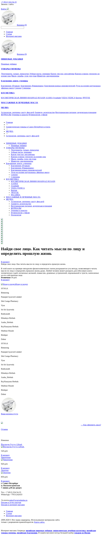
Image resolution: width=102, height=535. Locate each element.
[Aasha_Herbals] (2, 235)
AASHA (49, 98)
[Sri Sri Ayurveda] (2, 229)
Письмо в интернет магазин (13, 505)
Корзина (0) (22, 25)
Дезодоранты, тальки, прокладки (15, 74)
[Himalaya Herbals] (2, 233)
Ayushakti (57, 98)
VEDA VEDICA (68, 98)
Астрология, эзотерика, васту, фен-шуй (17, 112)
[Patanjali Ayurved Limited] (2, 223)
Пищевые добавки (9, 64)
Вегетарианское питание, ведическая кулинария (75, 112)
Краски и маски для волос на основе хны (28, 157)
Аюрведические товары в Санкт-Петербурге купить (28, 127)
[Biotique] (2, 241)
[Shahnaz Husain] (2, 239)
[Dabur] (2, 243)
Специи (18, 88)
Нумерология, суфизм (38, 115)
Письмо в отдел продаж (11, 502)
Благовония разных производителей (59, 86)
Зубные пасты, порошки (39, 74)
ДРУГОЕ (86, 98)
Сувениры (26, 88)
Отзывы (4, 429)
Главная (9, 32)
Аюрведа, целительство (45, 112)
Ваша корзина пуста (9, 414)
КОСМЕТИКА (12, 179)
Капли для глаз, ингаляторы (62, 74)
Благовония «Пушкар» (10, 86)
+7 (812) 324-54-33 (9, 2)
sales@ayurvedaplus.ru (18, 500)
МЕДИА (9, 131)
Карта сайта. (39, 522)
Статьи (9, 34)
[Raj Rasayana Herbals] (2, 237)
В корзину (5, 262)
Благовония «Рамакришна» (32, 86)
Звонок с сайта (7, 4)
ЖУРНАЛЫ (6, 115)
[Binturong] (2, 221)
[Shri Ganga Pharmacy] (2, 225)
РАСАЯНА (15, 195)
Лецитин (5, 470)
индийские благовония (27, 533)
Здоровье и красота (20, 115)
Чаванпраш (6, 457)
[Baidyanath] (2, 231)
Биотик (79, 98)
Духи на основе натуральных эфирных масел (30, 172)
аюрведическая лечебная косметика (69, 531)
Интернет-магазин (14, 36)
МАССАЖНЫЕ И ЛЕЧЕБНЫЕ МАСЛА (23, 197)
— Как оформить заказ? (91, 425)
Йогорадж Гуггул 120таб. (11, 444)
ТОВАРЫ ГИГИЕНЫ (15, 148)
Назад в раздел (21, 284)
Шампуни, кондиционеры (48, 76)
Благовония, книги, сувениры (18, 163)
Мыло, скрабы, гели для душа (24, 76)
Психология (16, 215)
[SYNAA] (2, 219)
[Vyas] (2, 227)
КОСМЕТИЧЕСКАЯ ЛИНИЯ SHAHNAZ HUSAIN (23, 98)
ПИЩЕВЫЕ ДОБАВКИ (16, 143)
